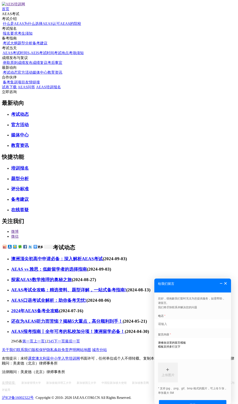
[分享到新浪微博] (4, 247)
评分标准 (20, 188)
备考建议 (40, 43)
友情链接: (9, 382)
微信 (15, 236)
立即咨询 (9, 92)
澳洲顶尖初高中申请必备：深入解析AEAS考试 (57, 258)
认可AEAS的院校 (67, 24)
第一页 (27, 341)
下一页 (59, 341)
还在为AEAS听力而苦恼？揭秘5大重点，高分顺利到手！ (67, 321)
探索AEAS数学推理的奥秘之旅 (41, 279)
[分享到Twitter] (30, 247)
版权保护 (39, 350)
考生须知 (25, 33)
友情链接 (32, 82)
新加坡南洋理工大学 (59, 382)
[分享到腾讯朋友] (19, 247)
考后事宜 (54, 63)
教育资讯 (54, 72)
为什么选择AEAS (38, 24)
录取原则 (10, 63)
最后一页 (72, 341)
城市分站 (99, 350)
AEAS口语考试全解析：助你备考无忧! (48, 300)
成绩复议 (40, 63)
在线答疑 (20, 209)
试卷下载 (9, 87)
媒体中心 (40, 72)
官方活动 (25, 72)
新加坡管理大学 (31, 382)
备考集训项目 (14, 82)
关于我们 (9, 350)
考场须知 (76, 53)
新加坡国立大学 (87, 382)
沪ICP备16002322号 (18, 398)
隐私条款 (53, 350)
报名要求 (10, 33)
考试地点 (61, 53)
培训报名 (20, 168)
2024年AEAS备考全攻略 (35, 310)
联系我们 (24, 350)
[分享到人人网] (9, 247)
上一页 (39, 341)
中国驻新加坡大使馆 (114, 382)
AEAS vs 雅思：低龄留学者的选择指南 (49, 269)
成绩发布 (25, 63)
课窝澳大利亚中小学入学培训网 (54, 358)
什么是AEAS (13, 24)
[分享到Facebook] (24, 247)
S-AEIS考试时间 (40, 53)
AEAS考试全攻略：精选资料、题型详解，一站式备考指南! (68, 289)
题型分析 (25, 43)
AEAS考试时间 (15, 53)
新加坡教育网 (140, 382)
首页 (5, 9)
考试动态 (10, 72)
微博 (15, 231)
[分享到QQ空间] (14, 247)
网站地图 (83, 350)
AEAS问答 (26, 87)
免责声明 (68, 350)
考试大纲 (10, 43)
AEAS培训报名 (48, 87)
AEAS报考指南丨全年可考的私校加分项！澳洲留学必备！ (68, 331)
